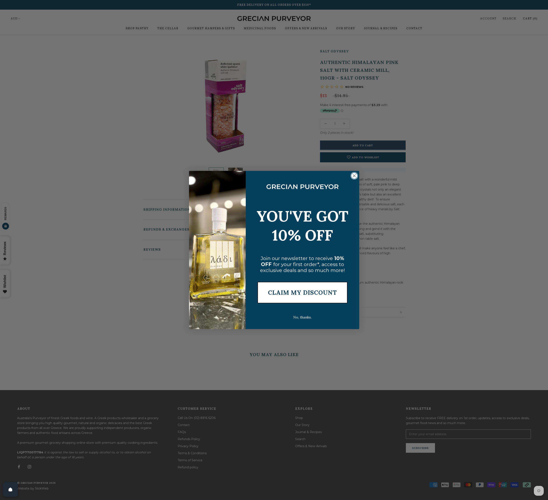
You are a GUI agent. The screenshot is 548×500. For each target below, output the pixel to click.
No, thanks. (302, 317)
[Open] (10, 489)
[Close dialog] (354, 176)
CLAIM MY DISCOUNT (302, 292)
